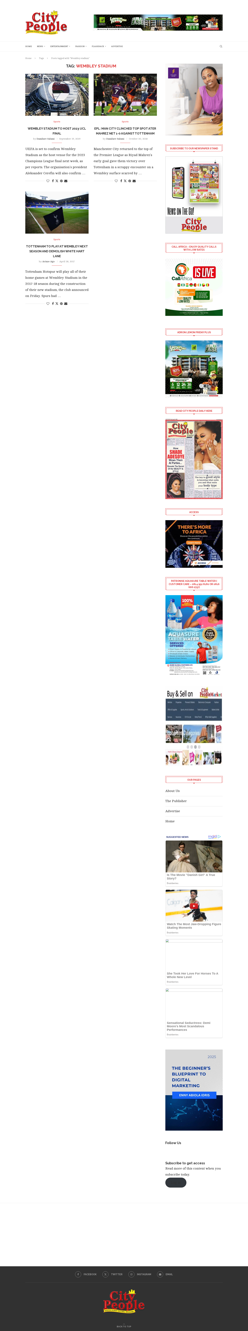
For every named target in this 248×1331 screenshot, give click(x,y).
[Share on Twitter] (56, 181)
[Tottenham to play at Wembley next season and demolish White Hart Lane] (57, 212)
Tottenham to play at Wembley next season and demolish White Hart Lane (57, 251)
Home (28, 46)
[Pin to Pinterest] (61, 181)
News (40, 46)
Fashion (80, 46)
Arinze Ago (48, 261)
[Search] (221, 46)
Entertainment (59, 46)
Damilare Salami (45, 139)
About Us (172, 791)
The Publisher (176, 801)
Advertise (117, 46)
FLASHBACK (98, 46)
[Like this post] (47, 181)
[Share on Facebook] (53, 181)
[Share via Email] (65, 181)
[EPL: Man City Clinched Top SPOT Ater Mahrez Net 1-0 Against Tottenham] (125, 95)
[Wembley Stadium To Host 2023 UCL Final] (57, 95)
